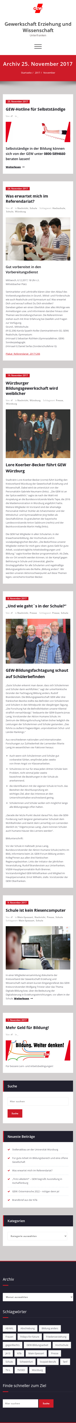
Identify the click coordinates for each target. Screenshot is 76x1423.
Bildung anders (50, 1328)
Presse (59, 400)
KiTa (19, 1353)
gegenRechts (13, 1345)
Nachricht (22, 208)
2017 (37, 72)
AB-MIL (9, 1328)
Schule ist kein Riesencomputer (36, 910)
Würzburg (20, 211)
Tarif (65, 1361)
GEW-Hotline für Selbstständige (35, 109)
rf (12, 116)
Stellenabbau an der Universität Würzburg (35, 1149)
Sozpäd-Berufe (48, 1361)
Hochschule (58, 208)
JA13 (8, 1353)
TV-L (8, 1370)
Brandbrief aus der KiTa (24, 1200)
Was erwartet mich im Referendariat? (27, 198)
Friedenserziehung (56, 1336)
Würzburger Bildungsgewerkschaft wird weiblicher (32, 388)
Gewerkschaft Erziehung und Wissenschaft (38, 27)
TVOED (21, 1370)
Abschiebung (27, 1328)
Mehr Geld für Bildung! (27, 1027)
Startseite (26, 72)
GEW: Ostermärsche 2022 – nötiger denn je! (35, 1191)
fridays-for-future (29, 1336)
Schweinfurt (26, 1361)
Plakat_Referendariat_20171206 (23, 353)
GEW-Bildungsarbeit (37, 1345)
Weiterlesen (13, 167)
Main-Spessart (25, 917)
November (49, 72)
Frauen (9, 1336)
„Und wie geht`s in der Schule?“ (36, 606)
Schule (33, 208)
